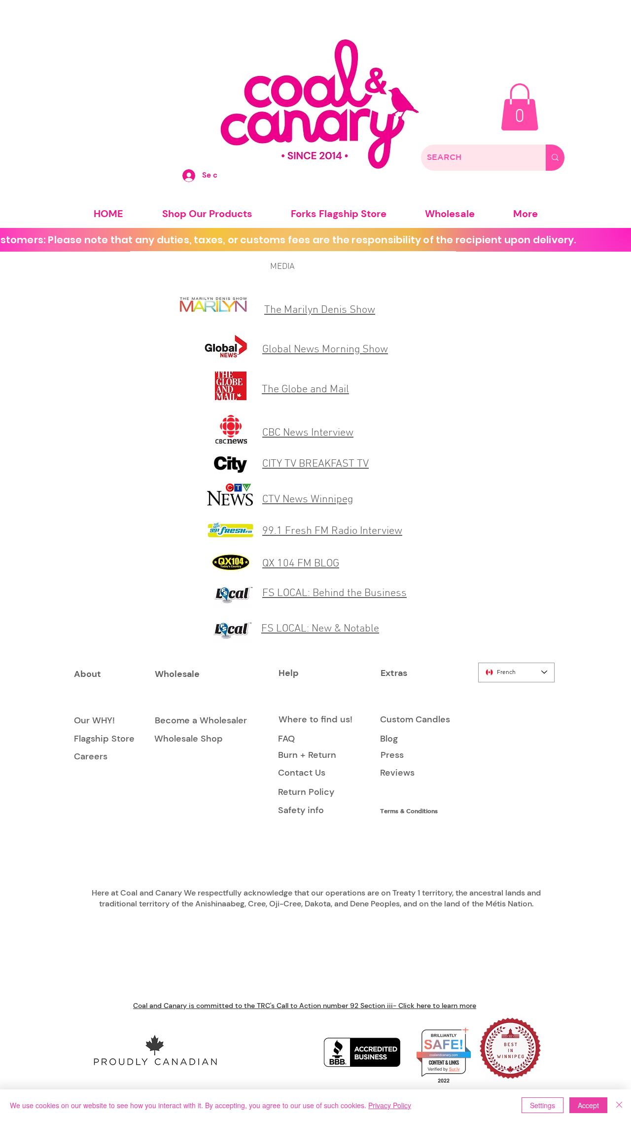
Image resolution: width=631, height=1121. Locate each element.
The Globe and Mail (305, 389)
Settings (542, 1105)
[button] (519, 107)
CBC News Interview (307, 433)
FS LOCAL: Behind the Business (334, 593)
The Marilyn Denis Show (319, 310)
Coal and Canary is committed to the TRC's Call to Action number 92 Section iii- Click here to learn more (304, 1005)
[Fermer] (619, 1105)
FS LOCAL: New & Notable (320, 628)
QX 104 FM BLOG (300, 563)
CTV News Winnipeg (307, 499)
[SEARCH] (555, 158)
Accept (588, 1105)
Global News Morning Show (325, 349)
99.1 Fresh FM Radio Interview (332, 531)
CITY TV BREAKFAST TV (315, 464)
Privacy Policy (389, 1105)
